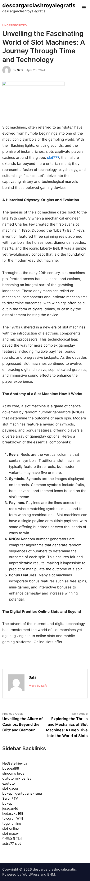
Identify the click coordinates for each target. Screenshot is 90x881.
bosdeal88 (10, 768)
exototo (8, 783)
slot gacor (10, 788)
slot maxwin (11, 833)
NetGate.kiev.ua (14, 763)
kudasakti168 (12, 813)
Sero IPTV (10, 798)
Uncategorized (14, 25)
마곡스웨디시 (12, 838)
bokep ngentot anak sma (22, 793)
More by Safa (38, 685)
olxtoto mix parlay (16, 778)
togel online (11, 823)
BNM (51, 874)
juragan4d (10, 808)
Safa (20, 70)
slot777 (53, 157)
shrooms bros (13, 773)
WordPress (30, 874)
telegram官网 (12, 818)
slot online (10, 828)
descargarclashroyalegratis (39, 5)
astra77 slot (11, 843)
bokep (7, 803)
